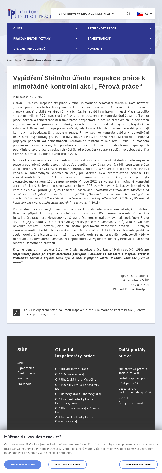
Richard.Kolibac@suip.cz (131, 289)
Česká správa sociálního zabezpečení (135, 390)
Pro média (24, 384)
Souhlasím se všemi (23, 464)
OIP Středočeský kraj (69, 374)
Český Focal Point (131, 403)
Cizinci (123, 398)
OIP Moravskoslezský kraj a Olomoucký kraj (74, 419)
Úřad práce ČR (128, 383)
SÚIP (20, 362)
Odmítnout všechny (67, 464)
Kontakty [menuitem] (95, 49)
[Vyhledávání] (128, 13)
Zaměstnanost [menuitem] (99, 38)
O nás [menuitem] (18, 28)
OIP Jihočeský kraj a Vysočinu (75, 379)
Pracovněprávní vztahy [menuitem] (32, 38)
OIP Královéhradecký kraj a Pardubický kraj (74, 401)
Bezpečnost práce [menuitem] (102, 28)
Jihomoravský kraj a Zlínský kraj (84, 14)
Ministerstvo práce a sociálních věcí (133, 371)
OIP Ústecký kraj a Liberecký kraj (78, 394)
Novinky (23, 378)
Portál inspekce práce (134, 378)
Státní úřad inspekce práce (29, 13)
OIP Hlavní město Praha (71, 369)
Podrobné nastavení (138, 464)
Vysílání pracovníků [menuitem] (30, 49)
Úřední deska (26, 373)
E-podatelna (26, 368)
